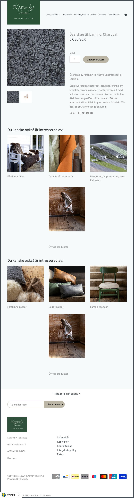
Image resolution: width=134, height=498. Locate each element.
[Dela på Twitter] (83, 112)
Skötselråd (63, 437)
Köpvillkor (63, 441)
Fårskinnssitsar (99, 306)
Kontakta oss (64, 445)
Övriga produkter (58, 246)
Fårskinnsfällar (15, 176)
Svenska (11, 494)
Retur (60, 454)
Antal (72, 53)
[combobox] (11, 495)
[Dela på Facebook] (79, 112)
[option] (13, 97)
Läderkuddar (56, 306)
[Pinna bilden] (87, 112)
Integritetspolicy (66, 450)
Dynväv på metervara (61, 176)
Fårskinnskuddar (16, 306)
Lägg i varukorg (96, 59)
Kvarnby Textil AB (35, 475)
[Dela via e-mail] (91, 112)
